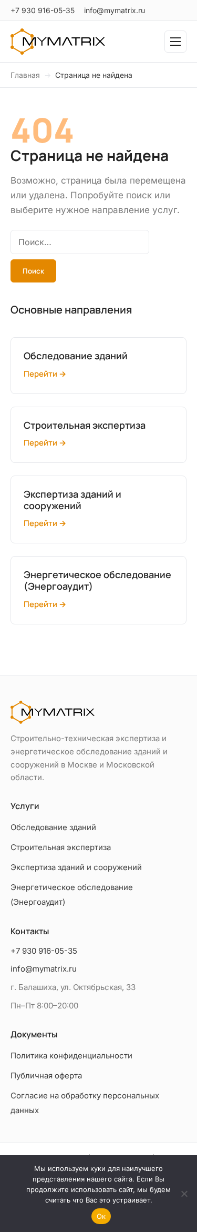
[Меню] (175, 42)
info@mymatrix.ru (114, 10)
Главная (25, 74)
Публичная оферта (46, 1075)
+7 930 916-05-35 (43, 10)
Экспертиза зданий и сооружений (76, 867)
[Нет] (184, 1193)
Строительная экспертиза (61, 847)
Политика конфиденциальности (71, 1056)
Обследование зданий (53, 827)
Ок (101, 1216)
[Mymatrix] (58, 41)
